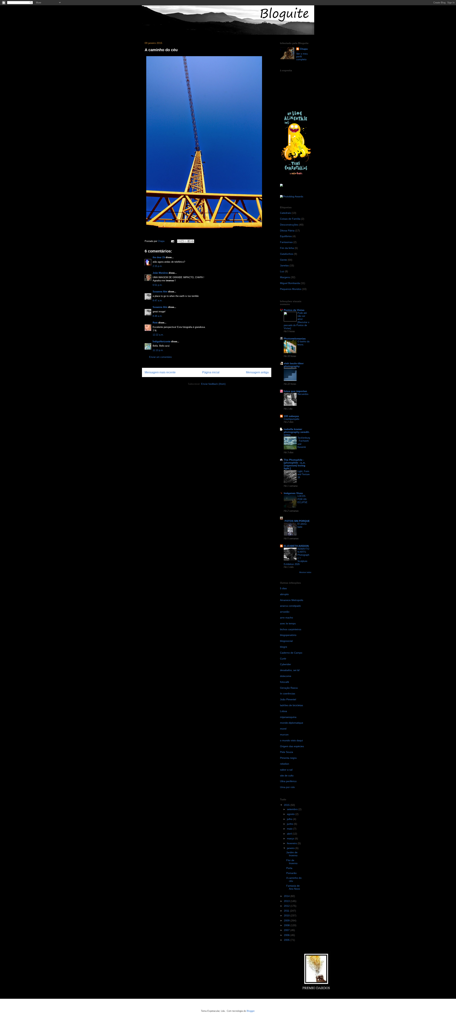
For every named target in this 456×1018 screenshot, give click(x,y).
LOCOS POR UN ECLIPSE (302, 499)
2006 (287, 935)
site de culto (287, 775)
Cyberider (285, 664)
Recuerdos (303, 394)
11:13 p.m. (158, 350)
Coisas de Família (290, 218)
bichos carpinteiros (290, 629)
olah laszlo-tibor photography (294, 365)
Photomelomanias (295, 338)
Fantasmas (286, 242)
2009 (287, 920)
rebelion (284, 763)
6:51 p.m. (157, 285)
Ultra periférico (288, 781)
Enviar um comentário (160, 357)
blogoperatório (288, 635)
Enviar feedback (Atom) (213, 384)
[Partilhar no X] (185, 241)
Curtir (283, 658)
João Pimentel (288, 699)
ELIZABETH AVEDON (296, 545)
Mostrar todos (305, 572)
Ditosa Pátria (287, 230)
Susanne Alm (160, 291)
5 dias (283, 588)
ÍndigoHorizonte (161, 341)
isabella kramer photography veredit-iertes (297, 432)
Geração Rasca (289, 687)
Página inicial (210, 372)
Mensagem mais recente (160, 372)
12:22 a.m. (158, 334)
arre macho (286, 617)
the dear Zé (159, 257)
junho (290, 823)
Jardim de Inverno (291, 854)
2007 (287, 930)
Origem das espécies (292, 746)
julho (290, 819)
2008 (287, 925)
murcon (284, 734)
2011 (287, 910)
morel (283, 728)
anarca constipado (290, 605)
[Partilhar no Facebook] (189, 241)
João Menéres (160, 273)
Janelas (284, 265)
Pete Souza (286, 752)
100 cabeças (291, 416)
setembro (292, 809)
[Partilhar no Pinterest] (192, 241)
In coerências (287, 693)
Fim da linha (287, 248)
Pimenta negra (288, 757)
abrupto (284, 594)
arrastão (284, 611)
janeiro (291, 848)
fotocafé (284, 682)
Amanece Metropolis (291, 600)
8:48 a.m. (157, 316)
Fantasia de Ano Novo (293, 887)
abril (289, 833)
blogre (283, 646)
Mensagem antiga (257, 372)
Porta (289, 868)
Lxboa (283, 711)
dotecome (285, 676)
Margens (285, 277)
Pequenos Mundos (290, 289)
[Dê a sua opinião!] (182, 241)
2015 (287, 805)
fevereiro (292, 843)
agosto (291, 814)
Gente (283, 259)
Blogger (250, 1011)
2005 (287, 939)
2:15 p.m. (157, 266)
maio (290, 828)
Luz (282, 271)
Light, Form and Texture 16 (303, 474)
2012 (287, 905)
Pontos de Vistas (294, 310)
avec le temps (288, 623)
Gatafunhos (286, 253)
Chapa (304, 48)
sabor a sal (286, 769)
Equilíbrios (286, 236)
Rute (155, 322)
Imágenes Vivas (293, 493)
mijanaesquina (288, 717)
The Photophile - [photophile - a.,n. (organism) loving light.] (294, 464)
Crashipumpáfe (291, 419)
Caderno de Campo (291, 652)
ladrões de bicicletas (291, 705)
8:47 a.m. (157, 300)
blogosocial (286, 641)
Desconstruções (289, 224)
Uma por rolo (287, 787)
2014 (287, 896)
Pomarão (291, 873)
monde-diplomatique (291, 722)
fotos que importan (295, 391)
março (291, 838)
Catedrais (285, 212)
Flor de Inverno (291, 862)
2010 (287, 915)
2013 (287, 901)
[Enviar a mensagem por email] (179, 241)
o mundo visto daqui (291, 740)
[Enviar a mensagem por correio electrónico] (172, 241)
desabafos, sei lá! (290, 670)
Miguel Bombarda (290, 283)
